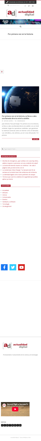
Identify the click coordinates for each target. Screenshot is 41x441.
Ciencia (4, 195)
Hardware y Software (8, 202)
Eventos (4, 199)
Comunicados (21, 121)
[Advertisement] (20, 61)
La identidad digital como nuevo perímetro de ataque (18, 174)
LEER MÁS (35, 139)
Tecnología (5, 204)
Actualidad (5, 190)
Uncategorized (6, 206)
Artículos (5, 193)
